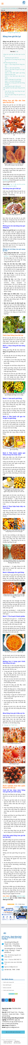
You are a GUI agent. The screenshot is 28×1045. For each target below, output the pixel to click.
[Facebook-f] (3, 1000)
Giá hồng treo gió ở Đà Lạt (12, 57)
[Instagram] (10, 1000)
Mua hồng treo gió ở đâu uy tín (13, 86)
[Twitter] (6, 1000)
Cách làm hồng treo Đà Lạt (10, 62)
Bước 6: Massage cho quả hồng (13, 79)
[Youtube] (13, 1000)
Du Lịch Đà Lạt (13, 8)
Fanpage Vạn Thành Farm (10, 725)
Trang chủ (4, 8)
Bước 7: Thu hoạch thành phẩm (13, 81)
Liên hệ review (17, 1043)
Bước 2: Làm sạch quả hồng (12, 67)
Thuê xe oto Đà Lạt (8, 1041)
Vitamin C (6, 256)
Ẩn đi (16, 51)
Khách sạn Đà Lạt (8, 1043)
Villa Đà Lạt (16, 1041)
